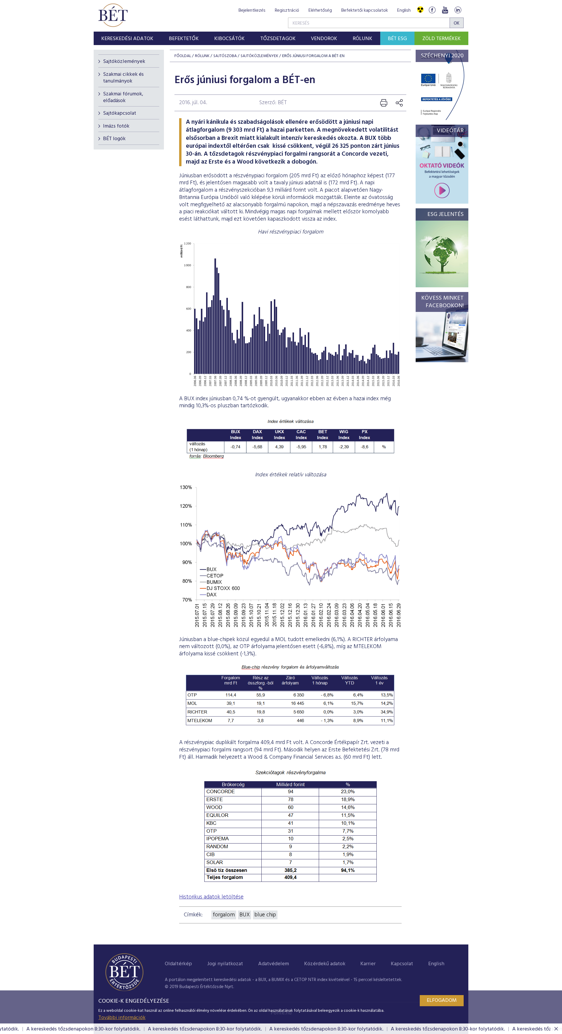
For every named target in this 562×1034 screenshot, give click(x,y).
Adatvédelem (273, 964)
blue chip (265, 915)
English (404, 10)
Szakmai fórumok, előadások (123, 97)
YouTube (445, 10)
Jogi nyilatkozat (225, 964)
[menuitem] (127, 38)
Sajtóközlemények (124, 61)
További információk (121, 1017)
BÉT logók (114, 139)
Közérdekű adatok (324, 964)
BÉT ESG (397, 39)
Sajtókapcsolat (119, 113)
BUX (244, 915)
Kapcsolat (402, 964)
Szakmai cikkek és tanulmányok (123, 77)
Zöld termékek (441, 39)
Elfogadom (442, 1000)
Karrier (368, 964)
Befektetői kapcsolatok (364, 10)
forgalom (224, 915)
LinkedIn (458, 10)
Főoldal (182, 56)
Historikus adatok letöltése (211, 897)
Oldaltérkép (178, 964)
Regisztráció (287, 10)
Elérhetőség (320, 10)
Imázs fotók (116, 126)
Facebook (432, 10)
